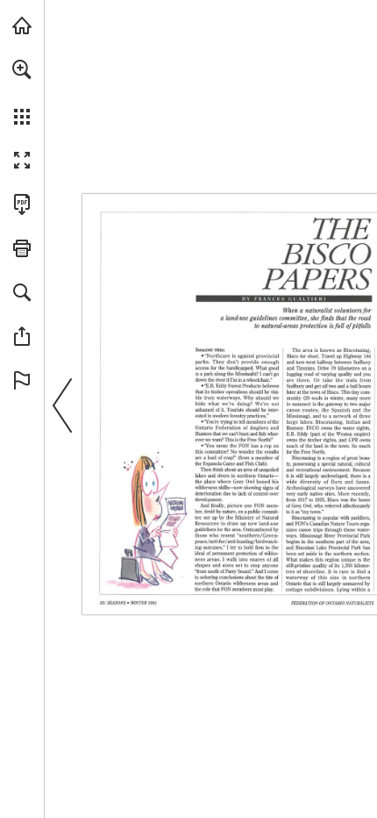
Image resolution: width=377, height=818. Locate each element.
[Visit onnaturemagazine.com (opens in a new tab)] (22, 25)
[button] (22, 69)
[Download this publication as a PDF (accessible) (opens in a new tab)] (22, 204)
